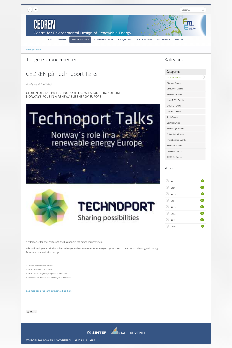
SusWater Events (174, 146)
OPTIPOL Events (174, 111)
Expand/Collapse (203, 77)
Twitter (35, 9)
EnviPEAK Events (174, 94)
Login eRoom (81, 340)
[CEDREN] (116, 25)
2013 (173, 207)
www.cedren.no (64, 340)
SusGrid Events (173, 123)
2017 (173, 181)
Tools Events (172, 117)
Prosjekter (124, 39)
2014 (173, 201)
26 (202, 200)
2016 (173, 188)
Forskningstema (103, 39)
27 (202, 220)
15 (202, 187)
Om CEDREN (163, 39)
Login (92, 340)
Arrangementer (80, 39)
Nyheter (61, 39)
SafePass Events (174, 151)
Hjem (50, 39)
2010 (173, 227)
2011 (173, 220)
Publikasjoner (144, 39)
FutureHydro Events (175, 134)
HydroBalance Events (176, 140)
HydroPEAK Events (175, 100)
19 (202, 213)
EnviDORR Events (175, 89)
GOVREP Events (174, 106)
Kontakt (179, 39)
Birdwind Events (174, 83)
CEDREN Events (173, 77)
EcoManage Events (175, 129)
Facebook (30, 9)
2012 (173, 214)
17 (202, 207)
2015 (173, 194)
